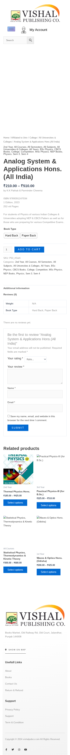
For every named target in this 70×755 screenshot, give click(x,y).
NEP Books (56, 151)
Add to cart (29, 249)
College (15, 151)
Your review (15, 366)
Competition (27, 151)
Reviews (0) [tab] (10, 294)
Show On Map (17, 650)
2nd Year (8, 147)
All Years (34, 149)
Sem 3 (16, 154)
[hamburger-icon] (11, 29)
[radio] (11, 235)
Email (11, 402)
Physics (7, 154)
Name (11, 388)
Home (6, 137)
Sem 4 (24, 154)
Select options (15, 502)
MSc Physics (42, 151)
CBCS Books (19, 270)
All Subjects (49, 147)
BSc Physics (46, 149)
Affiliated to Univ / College (24, 137)
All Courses (20, 147)
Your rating (15, 358)
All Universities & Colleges (26, 266)
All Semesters (35, 147)
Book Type (10, 228)
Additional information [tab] (16, 288)
